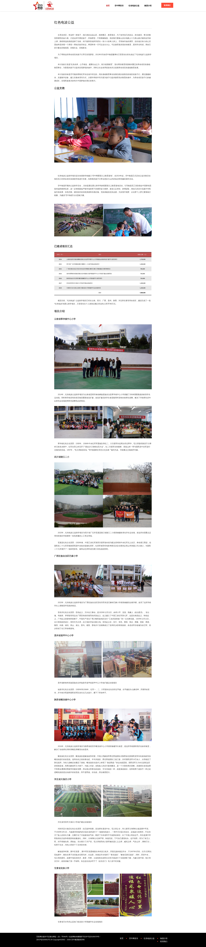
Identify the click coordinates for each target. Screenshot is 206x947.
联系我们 (167, 5)
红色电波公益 (134, 6)
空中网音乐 (119, 6)
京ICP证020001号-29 (44, 940)
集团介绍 (148, 6)
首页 (108, 6)
